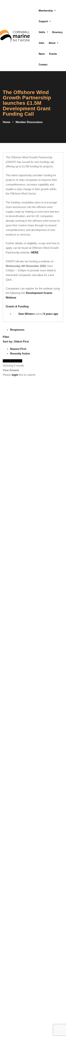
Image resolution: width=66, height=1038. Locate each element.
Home (6, 122)
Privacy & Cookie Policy (48, 1008)
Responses (17, 329)
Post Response (12, 360)
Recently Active (20, 353)
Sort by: (16, 341)
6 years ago (50, 313)
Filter (6, 336)
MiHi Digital (56, 1022)
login (15, 374)
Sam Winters (26, 313)
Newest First (18, 348)
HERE (34, 252)
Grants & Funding (17, 306)
